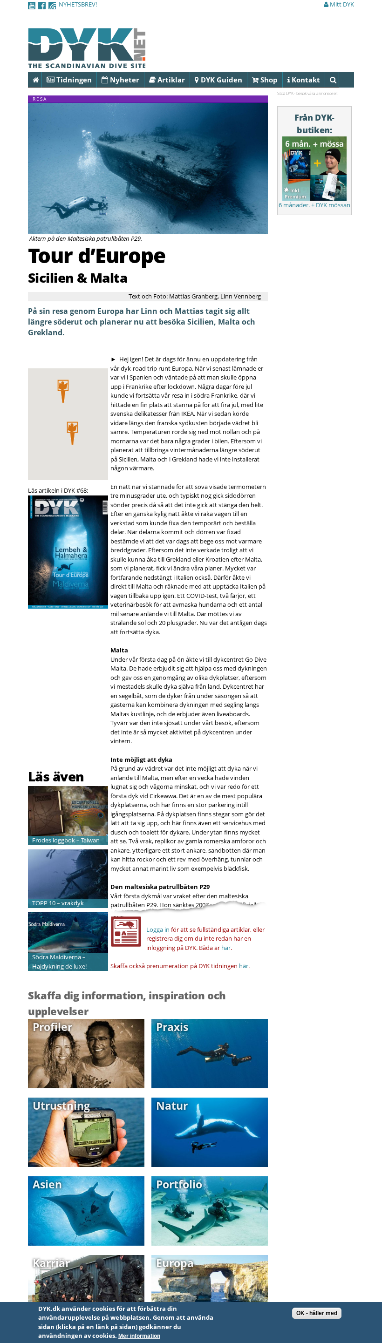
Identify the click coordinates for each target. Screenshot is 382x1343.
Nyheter (123, 79)
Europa (175, 1262)
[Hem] (86, 63)
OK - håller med (316, 1313)
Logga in (158, 929)
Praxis (172, 1026)
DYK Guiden (220, 79)
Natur (172, 1105)
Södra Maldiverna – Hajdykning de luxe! (59, 961)
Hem (41, 79)
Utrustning (61, 1105)
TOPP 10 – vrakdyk (58, 903)
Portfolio (179, 1184)
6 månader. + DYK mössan (314, 205)
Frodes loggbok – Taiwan (66, 840)
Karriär (51, 1262)
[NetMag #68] (68, 603)
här (226, 947)
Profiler (52, 1026)
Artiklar (170, 79)
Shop (268, 79)
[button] (72, 433)
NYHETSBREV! (78, 4)
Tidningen (73, 79)
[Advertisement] (82, 744)
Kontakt (305, 79)
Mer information (139, 1336)
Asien (47, 1184)
